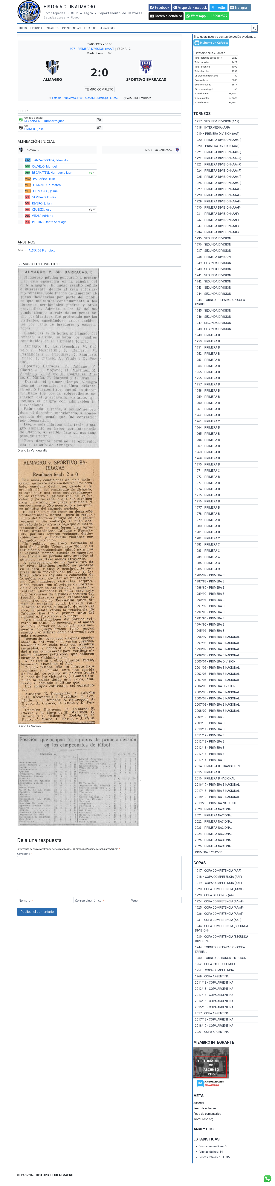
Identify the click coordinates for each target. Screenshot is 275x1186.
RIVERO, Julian (42, 203)
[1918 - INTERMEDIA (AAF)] (225, 128)
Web (134, 900)
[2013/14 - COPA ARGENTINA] (225, 995)
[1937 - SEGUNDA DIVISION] (225, 251)
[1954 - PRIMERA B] (225, 366)
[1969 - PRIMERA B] (225, 458)
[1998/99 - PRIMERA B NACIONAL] (225, 649)
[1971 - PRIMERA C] (225, 471)
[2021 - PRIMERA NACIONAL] (225, 815)
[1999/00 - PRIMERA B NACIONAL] (225, 655)
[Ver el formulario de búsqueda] (254, 28)
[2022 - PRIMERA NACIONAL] (225, 822)
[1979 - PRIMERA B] (225, 520)
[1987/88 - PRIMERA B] (225, 582)
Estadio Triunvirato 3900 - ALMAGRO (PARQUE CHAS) (84, 98)
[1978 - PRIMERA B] (225, 514)
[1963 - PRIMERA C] (225, 421)
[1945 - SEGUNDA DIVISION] (225, 311)
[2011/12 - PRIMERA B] (225, 735)
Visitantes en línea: (212, 1146)
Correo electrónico (89, 900)
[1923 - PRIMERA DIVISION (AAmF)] (225, 165)
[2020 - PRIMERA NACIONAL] (225, 809)
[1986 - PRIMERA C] (225, 569)
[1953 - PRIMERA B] (225, 360)
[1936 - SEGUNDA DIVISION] (225, 245)
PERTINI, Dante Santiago (49, 222)
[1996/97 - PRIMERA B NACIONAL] (225, 637)
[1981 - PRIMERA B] (225, 532)
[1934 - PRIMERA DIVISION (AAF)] (225, 232)
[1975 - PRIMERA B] (225, 495)
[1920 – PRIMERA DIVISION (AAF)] (225, 146)
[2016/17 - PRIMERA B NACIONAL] (225, 785)
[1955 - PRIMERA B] (225, 372)
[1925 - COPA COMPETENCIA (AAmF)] (225, 908)
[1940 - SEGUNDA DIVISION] (225, 269)
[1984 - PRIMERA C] (225, 557)
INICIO (23, 28)
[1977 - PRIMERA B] (225, 508)
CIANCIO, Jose (34, 129)
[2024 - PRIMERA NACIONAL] (225, 834)
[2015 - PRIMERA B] (225, 772)
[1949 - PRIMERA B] (225, 335)
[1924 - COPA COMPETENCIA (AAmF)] (225, 901)
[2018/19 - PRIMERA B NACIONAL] (225, 797)
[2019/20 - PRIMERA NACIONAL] (225, 803)
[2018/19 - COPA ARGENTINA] (225, 1026)
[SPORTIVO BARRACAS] (146, 72)
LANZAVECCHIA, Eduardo (50, 160)
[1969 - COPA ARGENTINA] (225, 976)
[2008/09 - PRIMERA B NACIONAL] (225, 711)
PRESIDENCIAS (71, 28)
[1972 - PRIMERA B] (225, 477)
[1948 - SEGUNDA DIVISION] (225, 329)
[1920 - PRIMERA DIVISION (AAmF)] (225, 140)
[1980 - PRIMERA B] (225, 526)
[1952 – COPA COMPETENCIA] (225, 970)
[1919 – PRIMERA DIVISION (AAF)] (225, 134)
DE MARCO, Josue (45, 191)
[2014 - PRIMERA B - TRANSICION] (225, 766)
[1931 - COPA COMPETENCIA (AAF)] (225, 920)
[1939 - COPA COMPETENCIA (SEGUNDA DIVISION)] (225, 939)
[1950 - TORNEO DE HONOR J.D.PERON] (225, 958)
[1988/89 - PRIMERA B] (225, 588)
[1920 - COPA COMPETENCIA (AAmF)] (225, 889)
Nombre (26, 900)
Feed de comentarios (207, 1113)
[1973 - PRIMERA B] (225, 483)
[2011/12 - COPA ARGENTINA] (225, 983)
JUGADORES (107, 28)
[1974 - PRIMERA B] (225, 489)
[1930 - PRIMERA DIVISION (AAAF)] (225, 208)
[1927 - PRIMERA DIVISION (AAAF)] (225, 189)
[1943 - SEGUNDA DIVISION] (225, 288)
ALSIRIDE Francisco (42, 250)
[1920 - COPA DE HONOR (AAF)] (225, 895)
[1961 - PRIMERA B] (225, 409)
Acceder (198, 1103)
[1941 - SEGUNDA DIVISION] (225, 275)
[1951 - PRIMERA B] (225, 348)
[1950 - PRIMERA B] (225, 341)
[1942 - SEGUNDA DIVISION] (225, 282)
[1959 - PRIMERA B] (225, 397)
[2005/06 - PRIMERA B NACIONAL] (225, 692)
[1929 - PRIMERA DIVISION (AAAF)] (225, 201)
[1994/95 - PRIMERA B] (225, 625)
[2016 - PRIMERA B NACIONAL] (225, 779)
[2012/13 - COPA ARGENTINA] (225, 989)
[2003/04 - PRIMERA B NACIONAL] (225, 680)
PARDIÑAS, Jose (44, 179)
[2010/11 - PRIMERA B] (225, 729)
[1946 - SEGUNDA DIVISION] (225, 317)
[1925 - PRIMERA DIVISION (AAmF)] (225, 177)
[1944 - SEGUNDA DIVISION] (225, 294)
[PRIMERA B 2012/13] (225, 852)
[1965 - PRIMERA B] (225, 434)
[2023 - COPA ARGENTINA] (225, 1032)
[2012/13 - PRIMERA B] (225, 742)
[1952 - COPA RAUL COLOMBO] (225, 964)
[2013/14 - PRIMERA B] (225, 760)
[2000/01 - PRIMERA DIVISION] (225, 662)
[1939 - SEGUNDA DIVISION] (225, 263)
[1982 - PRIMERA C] (225, 538)
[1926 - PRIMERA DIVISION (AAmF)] (225, 183)
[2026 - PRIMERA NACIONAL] (225, 846)
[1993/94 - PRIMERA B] (225, 618)
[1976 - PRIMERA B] (225, 501)
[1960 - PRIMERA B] (225, 403)
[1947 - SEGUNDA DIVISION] (225, 323)
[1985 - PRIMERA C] (225, 563)
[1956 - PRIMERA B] (225, 378)
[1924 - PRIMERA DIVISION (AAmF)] (225, 171)
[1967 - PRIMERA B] (225, 446)
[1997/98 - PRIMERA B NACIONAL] (225, 643)
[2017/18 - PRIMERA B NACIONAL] (225, 791)
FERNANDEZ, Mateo (47, 185)
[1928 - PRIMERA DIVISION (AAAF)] (225, 195)
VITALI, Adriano (42, 216)
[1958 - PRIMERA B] (225, 391)
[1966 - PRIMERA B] (225, 440)
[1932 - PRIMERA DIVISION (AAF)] (225, 220)
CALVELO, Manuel (44, 166)
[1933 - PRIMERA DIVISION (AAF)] (225, 226)
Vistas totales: (209, 1157)
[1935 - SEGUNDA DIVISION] (225, 238)
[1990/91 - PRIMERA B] (225, 600)
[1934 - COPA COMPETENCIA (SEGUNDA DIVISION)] (225, 928)
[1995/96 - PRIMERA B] (225, 631)
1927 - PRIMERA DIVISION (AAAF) (91, 49)
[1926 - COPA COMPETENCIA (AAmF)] (225, 914)
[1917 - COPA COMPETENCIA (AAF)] (225, 871)
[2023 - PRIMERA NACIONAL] (225, 828)
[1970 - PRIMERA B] (225, 465)
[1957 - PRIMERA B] (225, 384)
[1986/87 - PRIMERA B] (225, 575)
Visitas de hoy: (209, 1152)
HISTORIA (36, 28)
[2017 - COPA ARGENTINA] (225, 1013)
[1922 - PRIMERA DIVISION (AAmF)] (225, 158)
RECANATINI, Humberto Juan (44, 121)
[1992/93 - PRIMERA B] (225, 612)
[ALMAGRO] (52, 72)
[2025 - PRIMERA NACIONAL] (225, 840)
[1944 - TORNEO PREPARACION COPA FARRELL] (225, 302)
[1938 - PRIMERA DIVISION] (225, 257)
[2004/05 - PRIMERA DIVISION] (225, 686)
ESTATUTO (52, 28)
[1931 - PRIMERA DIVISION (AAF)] (225, 214)
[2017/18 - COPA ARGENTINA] (225, 1020)
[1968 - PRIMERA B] (225, 452)
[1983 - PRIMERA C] (225, 545)
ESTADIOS (90, 28)
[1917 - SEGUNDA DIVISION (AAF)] (225, 121)
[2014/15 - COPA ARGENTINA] (225, 1001)
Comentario (24, 853)
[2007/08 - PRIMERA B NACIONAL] (225, 705)
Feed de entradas (204, 1108)
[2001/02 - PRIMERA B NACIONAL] (225, 668)
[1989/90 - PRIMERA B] (225, 594)
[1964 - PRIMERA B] (225, 428)
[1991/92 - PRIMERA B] (225, 606)
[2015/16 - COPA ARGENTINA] (225, 1007)
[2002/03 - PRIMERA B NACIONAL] (225, 674)
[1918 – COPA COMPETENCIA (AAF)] (225, 877)
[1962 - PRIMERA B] (225, 415)
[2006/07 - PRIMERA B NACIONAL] (225, 698)
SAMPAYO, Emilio (44, 197)
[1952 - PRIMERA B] (225, 354)
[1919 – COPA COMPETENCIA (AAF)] (225, 883)
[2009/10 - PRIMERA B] (225, 717)
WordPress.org (203, 1119)
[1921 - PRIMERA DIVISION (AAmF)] (225, 152)
